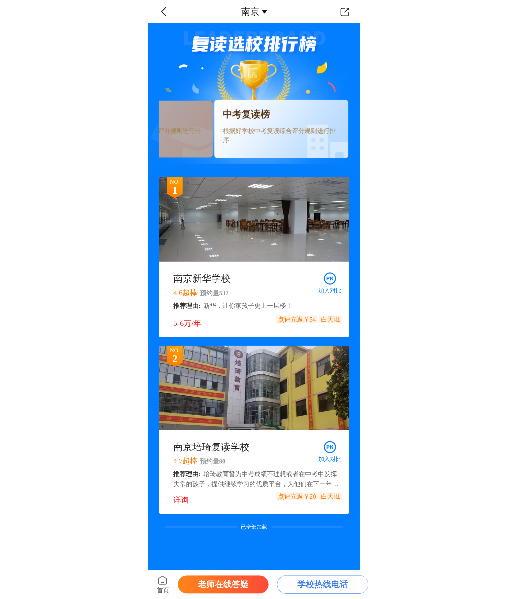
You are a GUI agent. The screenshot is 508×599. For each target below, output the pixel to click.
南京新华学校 (201, 278)
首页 (163, 590)
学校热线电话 (322, 584)
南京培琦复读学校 (211, 447)
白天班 (330, 319)
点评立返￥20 (297, 496)
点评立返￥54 (297, 319)
